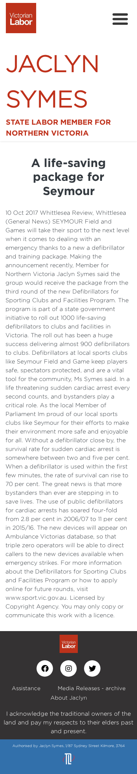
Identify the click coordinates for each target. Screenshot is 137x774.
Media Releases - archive (92, 688)
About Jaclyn (68, 697)
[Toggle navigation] (120, 19)
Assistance (26, 688)
